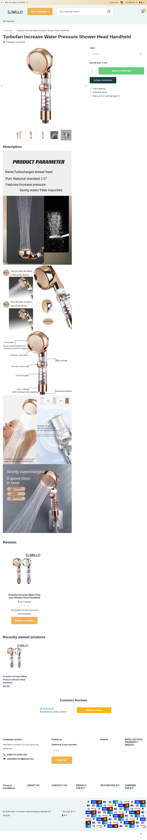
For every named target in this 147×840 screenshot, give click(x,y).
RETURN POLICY (110, 785)
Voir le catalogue (39, 11)
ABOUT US (33, 785)
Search (104, 739)
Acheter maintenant (103, 80)
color (92, 48)
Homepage (8, 30)
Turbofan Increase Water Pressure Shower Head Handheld (15, 679)
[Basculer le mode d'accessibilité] (121, 2)
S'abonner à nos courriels (64, 744)
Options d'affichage (121, 70)
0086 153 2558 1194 (17, 754)
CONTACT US (59, 785)
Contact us (113, 2)
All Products (8, 21)
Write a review (94, 710)
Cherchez (109, 11)
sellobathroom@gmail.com (20, 759)
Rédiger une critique (24, 620)
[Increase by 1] (96, 68)
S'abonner (62, 760)
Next (25, 2)
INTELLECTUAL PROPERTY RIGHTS (134, 742)
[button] (1, 2)
